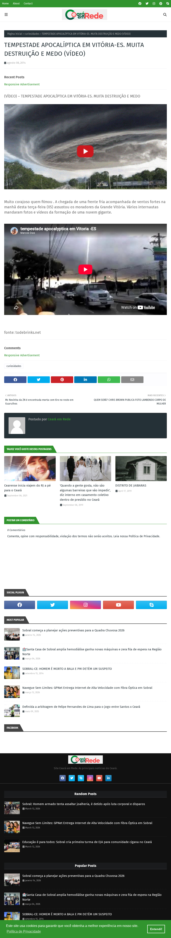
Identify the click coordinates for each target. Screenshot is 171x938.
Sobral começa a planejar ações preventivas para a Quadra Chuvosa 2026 (73, 630)
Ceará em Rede (59, 419)
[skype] (167, 3)
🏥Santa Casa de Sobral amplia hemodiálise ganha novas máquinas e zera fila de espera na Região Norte (92, 651)
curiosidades (32, 33)
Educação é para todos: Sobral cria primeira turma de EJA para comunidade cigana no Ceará (87, 842)
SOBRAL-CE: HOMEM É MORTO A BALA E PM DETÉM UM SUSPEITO (67, 669)
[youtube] (118, 605)
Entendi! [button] (156, 929)
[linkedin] (108, 778)
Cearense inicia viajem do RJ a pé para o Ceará (27, 488)
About (16, 3)
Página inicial (14, 33)
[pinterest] (160, 3)
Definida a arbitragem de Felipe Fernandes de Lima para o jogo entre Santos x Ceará (81, 707)
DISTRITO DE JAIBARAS (130, 485)
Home (5, 3)
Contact (28, 3)
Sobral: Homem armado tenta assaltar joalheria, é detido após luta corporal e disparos (83, 804)
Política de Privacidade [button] (24, 931)
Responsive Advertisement (22, 84)
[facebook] (139, 3)
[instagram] (154, 3)
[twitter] (147, 3)
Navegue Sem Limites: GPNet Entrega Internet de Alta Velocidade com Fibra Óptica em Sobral (87, 688)
